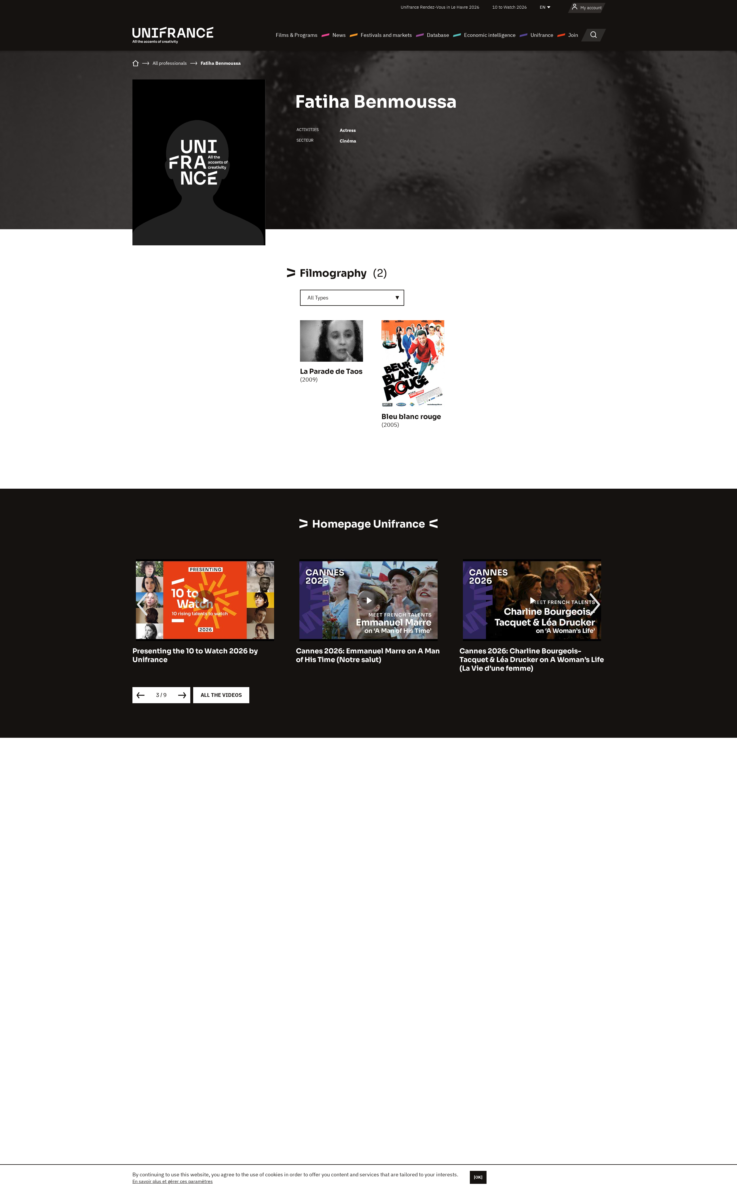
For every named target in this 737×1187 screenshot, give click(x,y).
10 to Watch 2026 (509, 7)
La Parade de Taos (331, 371)
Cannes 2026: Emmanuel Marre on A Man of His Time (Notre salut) (204, 655)
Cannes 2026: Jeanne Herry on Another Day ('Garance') (528, 655)
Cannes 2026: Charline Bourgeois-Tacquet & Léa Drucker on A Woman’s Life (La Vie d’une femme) (368, 660)
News (339, 35)
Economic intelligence (490, 35)
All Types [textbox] (317, 297)
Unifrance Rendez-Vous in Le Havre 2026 (440, 7)
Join (573, 35)
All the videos (221, 695)
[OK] (478, 1177)
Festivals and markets (386, 35)
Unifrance (542, 35)
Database (438, 35)
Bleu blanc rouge (411, 416)
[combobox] (352, 298)
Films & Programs (297, 35)
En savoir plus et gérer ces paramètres (172, 1181)
